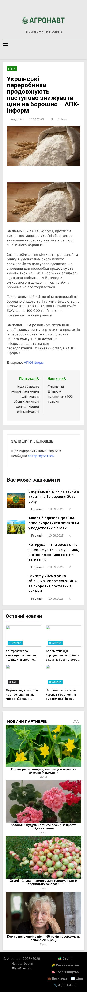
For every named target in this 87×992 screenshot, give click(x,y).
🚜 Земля (65, 958)
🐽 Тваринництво (65, 972)
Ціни (11, 68)
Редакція (17, 119)
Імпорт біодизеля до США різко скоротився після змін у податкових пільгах (53, 523)
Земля (13, 682)
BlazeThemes (21, 968)
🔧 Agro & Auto (65, 985)
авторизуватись (41, 456)
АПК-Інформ (34, 362)
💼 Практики (57, 978)
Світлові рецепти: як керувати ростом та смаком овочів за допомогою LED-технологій (61, 699)
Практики (15, 643)
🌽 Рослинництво (65, 965)
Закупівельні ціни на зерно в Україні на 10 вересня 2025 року (53, 496)
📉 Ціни (77, 978)
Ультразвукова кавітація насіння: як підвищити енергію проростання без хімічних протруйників (22, 659)
